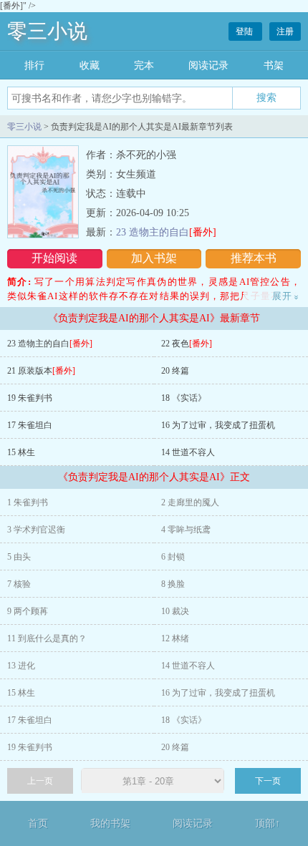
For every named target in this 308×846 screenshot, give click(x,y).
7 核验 (19, 584)
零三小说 (47, 31)
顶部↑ (267, 823)
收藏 (90, 65)
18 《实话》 (183, 398)
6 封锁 (173, 557)
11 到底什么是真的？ (47, 638)
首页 (38, 823)
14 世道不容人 (188, 452)
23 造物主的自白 (166, 232)
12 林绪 (175, 638)
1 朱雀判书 (27, 502)
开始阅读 (54, 258)
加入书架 (154, 258)
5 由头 (19, 557)
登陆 (245, 31)
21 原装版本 (41, 371)
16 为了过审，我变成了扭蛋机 (218, 425)
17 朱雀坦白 (29, 425)
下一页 (268, 781)
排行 (34, 65)
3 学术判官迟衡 (36, 530)
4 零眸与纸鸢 (186, 530)
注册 (285, 31)
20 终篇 (175, 371)
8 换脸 (173, 584)
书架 (274, 65)
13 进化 (21, 666)
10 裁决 (175, 611)
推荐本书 (253, 258)
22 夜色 (186, 344)
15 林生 (21, 452)
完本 (144, 65)
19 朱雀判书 (29, 398)
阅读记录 (208, 65)
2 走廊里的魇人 (190, 502)
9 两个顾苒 (27, 611)
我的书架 (110, 823)
